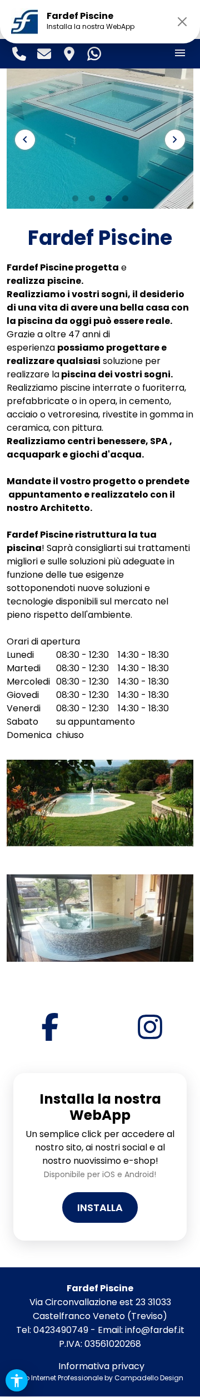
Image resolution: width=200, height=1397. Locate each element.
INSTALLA (100, 1207)
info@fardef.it (154, 1330)
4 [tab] (125, 198)
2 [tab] (91, 198)
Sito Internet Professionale (60, 1378)
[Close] (182, 21)
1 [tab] (75, 198)
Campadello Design (148, 1378)
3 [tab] (108, 198)
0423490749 (60, 1330)
